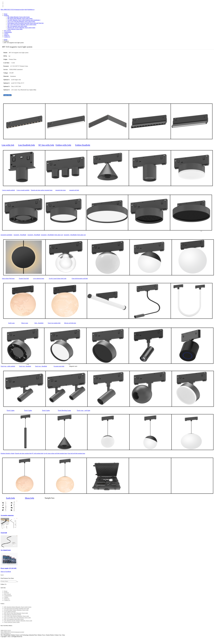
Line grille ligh (8, 145)
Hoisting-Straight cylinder (7, 453)
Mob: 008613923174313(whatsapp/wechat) (12, 9)
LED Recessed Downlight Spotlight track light (16, 608)
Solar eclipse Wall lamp (8, 278)
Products (6, 15)
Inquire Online (7, 95)
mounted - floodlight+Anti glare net (52, 235)
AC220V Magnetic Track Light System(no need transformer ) (23, 20)
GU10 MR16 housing (10, 611)
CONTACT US (5, 629)
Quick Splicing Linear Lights (12, 622)
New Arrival (7, 30)
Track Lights (10, 410)
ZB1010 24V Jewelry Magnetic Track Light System (21, 27)
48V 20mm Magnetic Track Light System (18, 17)
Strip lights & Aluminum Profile (12, 614)
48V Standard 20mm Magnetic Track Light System (17, 607)
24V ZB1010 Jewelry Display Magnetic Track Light (18, 620)
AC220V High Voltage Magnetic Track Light (16, 610)
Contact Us (7, 36)
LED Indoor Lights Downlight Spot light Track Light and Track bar (25, 23)
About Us (6, 35)
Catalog (6, 33)
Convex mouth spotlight (8, 190)
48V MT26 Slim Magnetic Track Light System (19, 18)
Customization (8, 32)
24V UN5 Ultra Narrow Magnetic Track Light (16, 616)
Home (5, 14)
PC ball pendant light (37, 453)
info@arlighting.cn (29, 9)
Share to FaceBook (6, 571)
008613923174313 (6, 630)
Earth (11, 323)
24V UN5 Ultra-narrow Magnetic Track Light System (21, 24)
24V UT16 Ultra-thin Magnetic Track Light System (21, 21)
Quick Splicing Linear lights (14, 29)
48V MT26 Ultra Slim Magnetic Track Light (16, 613)
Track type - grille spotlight (8, 366)
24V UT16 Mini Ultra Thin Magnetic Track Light (17, 617)
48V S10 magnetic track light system (17, 26)
